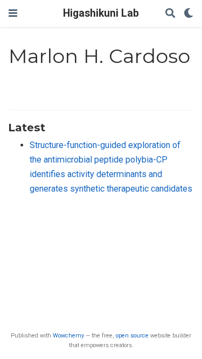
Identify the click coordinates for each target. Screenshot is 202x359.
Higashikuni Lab (101, 13)
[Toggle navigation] (13, 13)
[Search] (170, 14)
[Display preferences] (188, 14)
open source (132, 335)
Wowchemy (68, 335)
